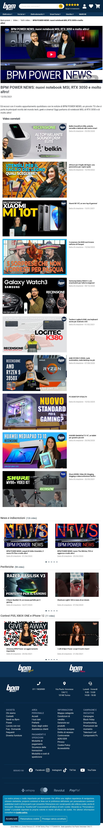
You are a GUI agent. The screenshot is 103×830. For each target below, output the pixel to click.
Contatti (10, 716)
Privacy (61, 742)
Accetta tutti (11, 819)
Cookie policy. (22, 812)
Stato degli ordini (40, 726)
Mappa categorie (65, 713)
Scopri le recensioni (72, 9)
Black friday (89, 719)
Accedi (35, 716)
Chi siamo (11, 713)
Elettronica (7, 14)
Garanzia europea (66, 729)
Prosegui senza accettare (54, 819)
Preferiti (35, 722)
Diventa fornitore (14, 735)
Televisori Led (89, 732)
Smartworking (90, 722)
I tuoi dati (36, 719)
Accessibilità (63, 748)
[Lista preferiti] (91, 7)
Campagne (88, 716)
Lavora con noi (13, 726)
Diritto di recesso (65, 732)
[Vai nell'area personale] (85, 6)
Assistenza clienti (40, 729)
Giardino (69, 14)
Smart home (54, 14)
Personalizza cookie (29, 819)
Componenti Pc (90, 735)
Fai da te (21, 14)
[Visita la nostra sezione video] (77, 668)
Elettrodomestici (37, 14)
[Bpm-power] (9, 6)
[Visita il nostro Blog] (26, 668)
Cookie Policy (64, 745)
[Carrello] (97, 7)
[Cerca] (60, 6)
